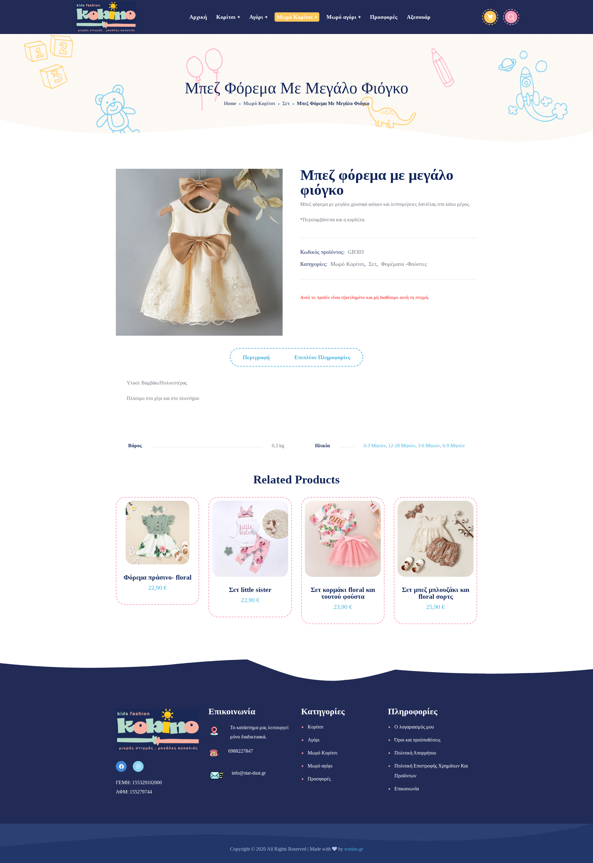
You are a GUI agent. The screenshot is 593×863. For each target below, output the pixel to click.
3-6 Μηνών (429, 445)
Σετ (286, 103)
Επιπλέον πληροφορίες (322, 357)
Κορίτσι (315, 726)
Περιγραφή (256, 357)
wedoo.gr (353, 849)
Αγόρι (313, 739)
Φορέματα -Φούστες (404, 264)
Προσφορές (319, 778)
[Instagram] (138, 766)
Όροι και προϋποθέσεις (417, 739)
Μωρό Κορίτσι (259, 103)
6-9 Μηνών (454, 445)
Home (230, 103)
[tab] (256, 357)
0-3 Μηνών (375, 445)
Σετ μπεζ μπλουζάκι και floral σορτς (435, 593)
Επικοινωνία (406, 788)
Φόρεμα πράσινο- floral (157, 577)
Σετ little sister (250, 589)
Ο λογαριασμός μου (414, 726)
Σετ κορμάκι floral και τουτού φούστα (343, 593)
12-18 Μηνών (401, 445)
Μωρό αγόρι (320, 765)
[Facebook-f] (121, 766)
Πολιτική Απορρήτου (415, 752)
